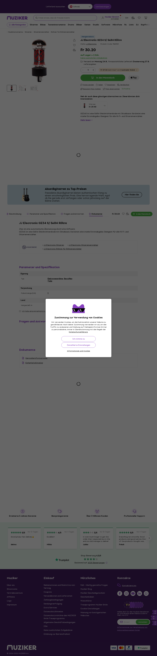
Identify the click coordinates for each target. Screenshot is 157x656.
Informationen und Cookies (78, 351)
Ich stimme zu (78, 338)
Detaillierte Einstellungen (78, 345)
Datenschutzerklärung (78, 332)
